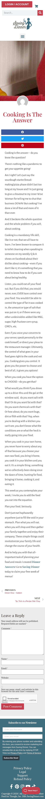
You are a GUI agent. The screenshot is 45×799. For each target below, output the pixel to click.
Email (4, 668)
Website (5, 678)
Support (22, 775)
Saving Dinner (30, 567)
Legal (22, 772)
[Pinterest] (17, 786)
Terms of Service (34, 753)
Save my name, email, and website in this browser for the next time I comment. (19, 690)
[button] (22, 36)
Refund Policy (22, 779)
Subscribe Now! (11, 758)
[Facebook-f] (11, 786)
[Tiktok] (33, 786)
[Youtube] (28, 786)
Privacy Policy (17, 753)
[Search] (40, 13)
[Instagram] (22, 786)
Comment (6, 628)
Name (4, 659)
